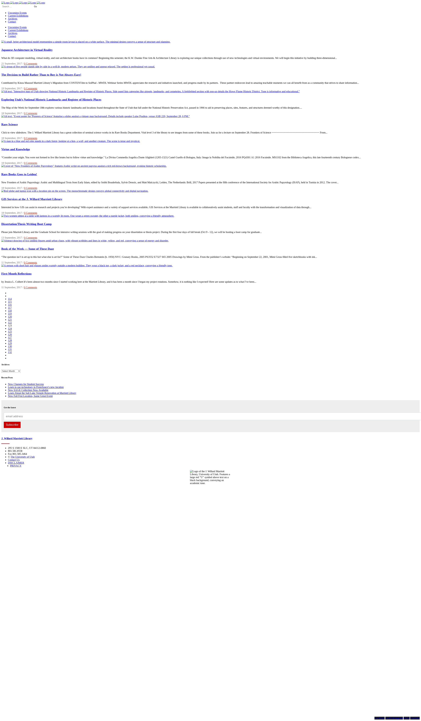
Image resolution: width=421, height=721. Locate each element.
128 (10, 340)
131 (10, 349)
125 (10, 331)
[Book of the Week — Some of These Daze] (85, 240)
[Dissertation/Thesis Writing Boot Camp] (87, 215)
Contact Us (14, 459)
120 (10, 316)
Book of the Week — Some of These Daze (27, 248)
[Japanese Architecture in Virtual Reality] (85, 41)
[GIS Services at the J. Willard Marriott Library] (74, 191)
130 (10, 346)
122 (10, 322)
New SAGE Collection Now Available (28, 390)
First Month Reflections (16, 273)
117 (10, 307)
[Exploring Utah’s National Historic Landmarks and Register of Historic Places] (150, 91)
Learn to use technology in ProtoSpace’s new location (36, 387)
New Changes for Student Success (26, 384)
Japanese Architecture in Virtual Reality (27, 50)
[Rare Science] (95, 116)
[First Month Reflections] (87, 265)
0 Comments (30, 63)
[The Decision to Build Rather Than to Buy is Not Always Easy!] (78, 66)
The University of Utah (23, 456)
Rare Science (9, 124)
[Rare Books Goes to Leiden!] (84, 166)
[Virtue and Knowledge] (70, 141)
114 (10, 298)
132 (10, 352)
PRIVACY (16, 465)
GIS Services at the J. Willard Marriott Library (31, 199)
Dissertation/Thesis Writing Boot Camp (26, 224)
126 (10, 334)
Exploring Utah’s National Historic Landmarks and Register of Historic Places (51, 99)
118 (10, 310)
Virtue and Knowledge (15, 149)
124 (10, 328)
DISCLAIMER (16, 462)
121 (10, 319)
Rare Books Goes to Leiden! (19, 174)
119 (10, 313)
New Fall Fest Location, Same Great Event (30, 396)
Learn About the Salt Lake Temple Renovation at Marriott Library (42, 393)
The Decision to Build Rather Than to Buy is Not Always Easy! (41, 74)
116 (10, 304)
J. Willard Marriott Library (16, 438)
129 (10, 343)
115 (10, 301)
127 (10, 337)
